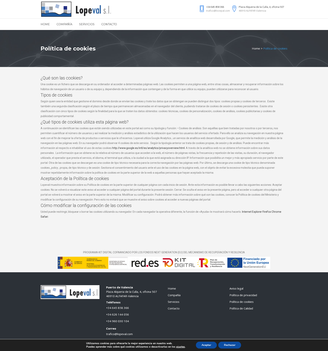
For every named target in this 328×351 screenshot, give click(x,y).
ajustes (180, 347)
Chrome (276, 211)
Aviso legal (236, 288)
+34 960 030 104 (117, 321)
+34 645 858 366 (117, 308)
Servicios (173, 302)
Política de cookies (241, 302)
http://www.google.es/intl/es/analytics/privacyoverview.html (148, 148)
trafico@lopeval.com (119, 334)
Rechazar (229, 345)
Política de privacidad (243, 295)
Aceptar (206, 345)
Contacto (174, 308)
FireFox (267, 211)
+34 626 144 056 (117, 314)
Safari (44, 216)
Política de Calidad (241, 308)
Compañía (174, 295)
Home (256, 48)
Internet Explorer (252, 211)
